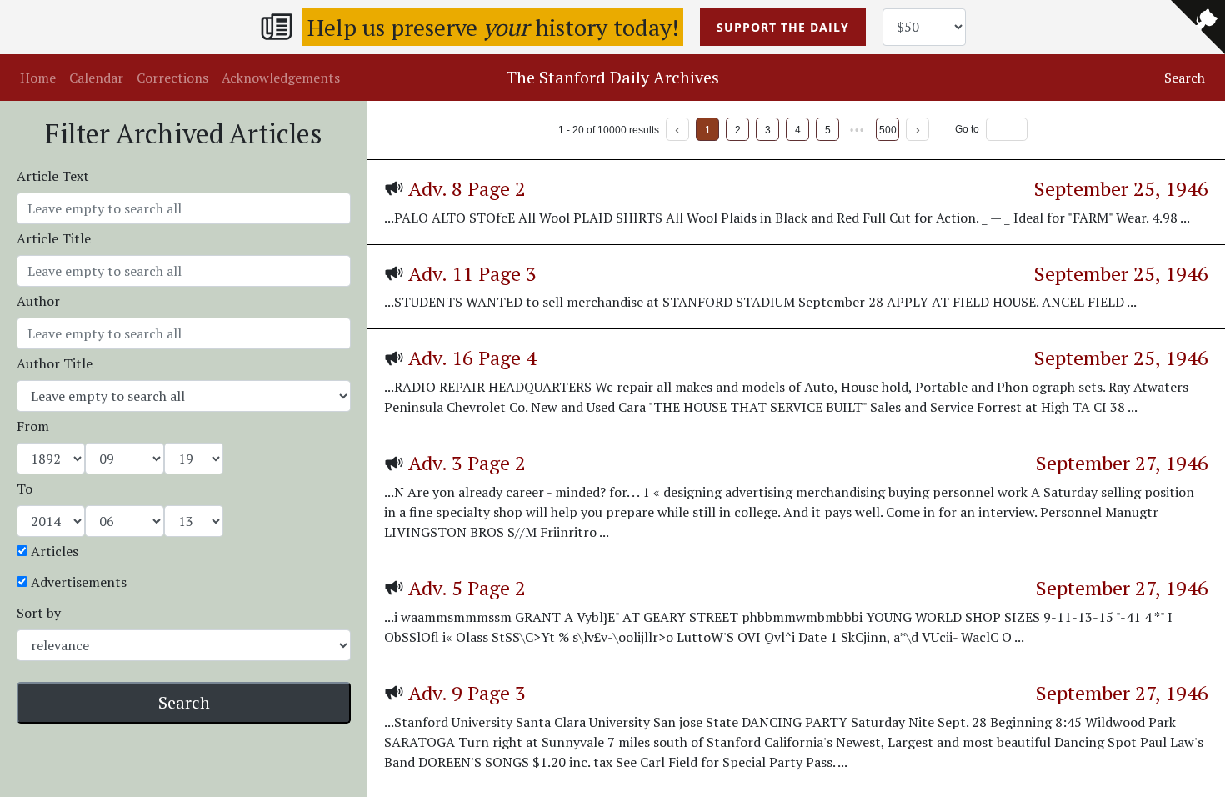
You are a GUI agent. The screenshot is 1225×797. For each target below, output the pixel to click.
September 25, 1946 (1121, 188)
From (33, 426)
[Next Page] (917, 129)
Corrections (172, 77)
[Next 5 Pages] (857, 129)
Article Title (54, 238)
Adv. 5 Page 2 (467, 587)
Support (783, 27)
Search (184, 702)
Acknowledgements (281, 77)
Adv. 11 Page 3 (472, 273)
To (24, 488)
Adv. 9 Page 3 (467, 692)
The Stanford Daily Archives (612, 77)
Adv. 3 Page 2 (467, 462)
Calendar (96, 77)
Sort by (39, 613)
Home (38, 77)
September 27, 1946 (1122, 462)
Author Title (54, 363)
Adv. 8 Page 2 (467, 188)
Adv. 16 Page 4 (472, 357)
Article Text (53, 176)
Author (38, 301)
